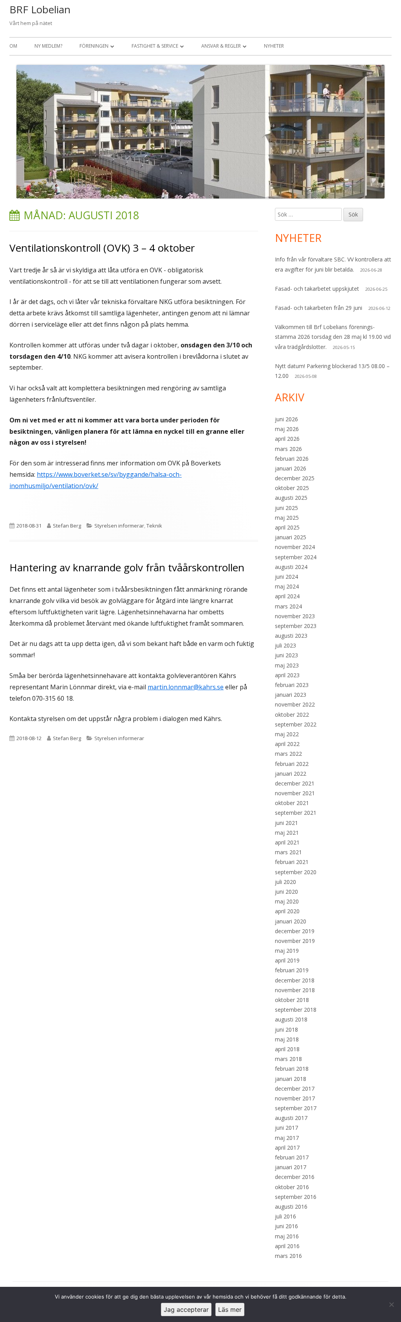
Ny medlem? (48, 46)
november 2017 (295, 1098)
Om (13, 46)
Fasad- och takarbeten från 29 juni (318, 307)
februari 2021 (292, 862)
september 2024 (295, 557)
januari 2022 (290, 773)
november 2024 (295, 547)
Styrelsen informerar (119, 525)
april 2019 (287, 960)
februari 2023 (292, 685)
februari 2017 (292, 1157)
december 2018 (294, 980)
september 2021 (295, 812)
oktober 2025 (292, 488)
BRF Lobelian (39, 9)
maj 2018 (287, 1039)
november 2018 (295, 990)
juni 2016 (286, 1226)
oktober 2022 (292, 714)
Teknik (154, 525)
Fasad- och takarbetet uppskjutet (317, 288)
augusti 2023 (291, 635)
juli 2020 (285, 882)
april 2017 (287, 1147)
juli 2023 (285, 645)
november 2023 (295, 616)
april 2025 (287, 527)
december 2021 (294, 783)
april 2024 (287, 596)
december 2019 (294, 931)
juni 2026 (286, 419)
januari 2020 (290, 921)
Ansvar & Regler (221, 46)
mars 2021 (288, 852)
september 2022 (295, 724)
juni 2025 (286, 508)
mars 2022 (288, 753)
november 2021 (295, 793)
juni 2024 (286, 576)
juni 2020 (286, 891)
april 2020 (287, 911)
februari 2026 (292, 458)
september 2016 (295, 1196)
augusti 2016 (291, 1206)
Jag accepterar (186, 1309)
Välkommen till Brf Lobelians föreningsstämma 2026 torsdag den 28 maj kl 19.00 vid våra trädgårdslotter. (333, 336)
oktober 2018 (292, 1000)
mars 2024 (288, 606)
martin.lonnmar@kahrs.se (186, 687)
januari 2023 (290, 694)
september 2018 (295, 1009)
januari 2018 (290, 1078)
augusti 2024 (291, 567)
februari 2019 (292, 970)
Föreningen (93, 46)
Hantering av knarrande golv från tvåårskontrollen (126, 567)
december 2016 (294, 1177)
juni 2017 (286, 1127)
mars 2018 (288, 1059)
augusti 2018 (291, 1019)
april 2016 (287, 1246)
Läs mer (230, 1309)
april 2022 (287, 744)
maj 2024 (287, 586)
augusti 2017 (291, 1118)
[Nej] (391, 1304)
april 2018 (287, 1049)
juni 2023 (286, 655)
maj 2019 (287, 950)
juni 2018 (286, 1029)
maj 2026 (287, 429)
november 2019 (295, 941)
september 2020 (295, 872)
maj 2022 (287, 734)
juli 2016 (285, 1216)
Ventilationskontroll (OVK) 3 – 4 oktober (102, 248)
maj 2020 (287, 901)
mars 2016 (288, 1255)
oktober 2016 (292, 1187)
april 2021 (287, 842)
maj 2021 (287, 832)
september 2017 (295, 1108)
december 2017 (294, 1088)
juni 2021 (286, 822)
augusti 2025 (291, 497)
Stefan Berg (67, 525)
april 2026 (287, 438)
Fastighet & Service (155, 46)
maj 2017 (287, 1137)
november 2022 (295, 704)
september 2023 (295, 626)
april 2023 (287, 675)
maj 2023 (287, 665)
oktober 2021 (292, 803)
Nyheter (274, 46)
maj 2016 (287, 1236)
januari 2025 (290, 537)
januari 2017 (290, 1167)
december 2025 (294, 478)
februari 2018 (292, 1068)
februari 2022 (292, 763)
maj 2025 (287, 517)
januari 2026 (290, 468)
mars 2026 (288, 449)
